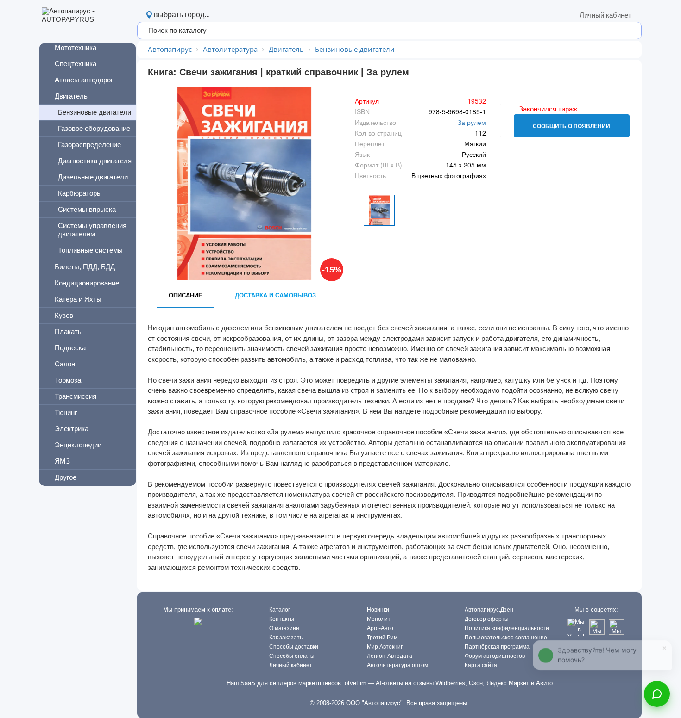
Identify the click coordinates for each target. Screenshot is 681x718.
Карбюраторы (80, 193)
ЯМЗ (62, 461)
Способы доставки (293, 647)
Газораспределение (89, 145)
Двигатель (71, 96)
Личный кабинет (605, 15)
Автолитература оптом (397, 665)
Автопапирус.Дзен (489, 610)
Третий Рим (382, 637)
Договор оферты (487, 619)
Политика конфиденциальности (507, 628)
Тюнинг (66, 412)
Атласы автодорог (84, 80)
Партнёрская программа (497, 647)
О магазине (284, 628)
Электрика (71, 429)
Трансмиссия (75, 396)
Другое (65, 477)
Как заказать (286, 637)
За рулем (472, 122)
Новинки (378, 610)
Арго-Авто (380, 628)
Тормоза (68, 380)
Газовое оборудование (94, 128)
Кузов (64, 315)
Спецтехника (75, 64)
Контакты (281, 619)
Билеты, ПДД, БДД (85, 267)
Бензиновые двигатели (94, 112)
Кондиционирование (87, 283)
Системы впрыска (87, 209)
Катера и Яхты (78, 299)
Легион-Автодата (389, 656)
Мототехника (75, 47)
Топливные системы (90, 250)
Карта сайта (481, 665)
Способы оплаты (292, 656)
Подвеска (70, 348)
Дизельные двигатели (93, 177)
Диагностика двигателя (95, 161)
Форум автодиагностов (495, 656)
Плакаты (69, 331)
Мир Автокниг (385, 647)
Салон (65, 364)
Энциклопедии (78, 445)
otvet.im (355, 683)
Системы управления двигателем (92, 230)
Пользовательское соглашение (506, 637)
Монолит (379, 619)
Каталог (279, 610)
